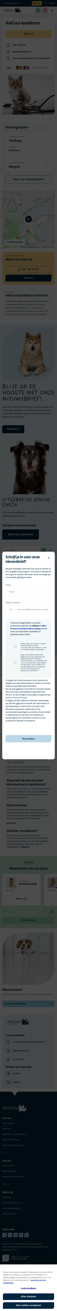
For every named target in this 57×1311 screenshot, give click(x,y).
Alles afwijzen (28, 1296)
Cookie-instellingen (28, 1288)
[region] (28, 1287)
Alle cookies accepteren (28, 1305)
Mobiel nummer (13, 602)
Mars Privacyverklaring (17, 698)
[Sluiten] (48, 558)
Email (8, 585)
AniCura (35, 626)
